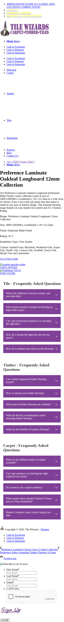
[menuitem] (35, 6)
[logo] (24, 35)
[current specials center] (12, 264)
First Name (13, 569)
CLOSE (5, 620)
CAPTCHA (13, 588)
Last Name (13, 576)
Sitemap (45, 529)
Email (10, 582)
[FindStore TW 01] (10, 270)
